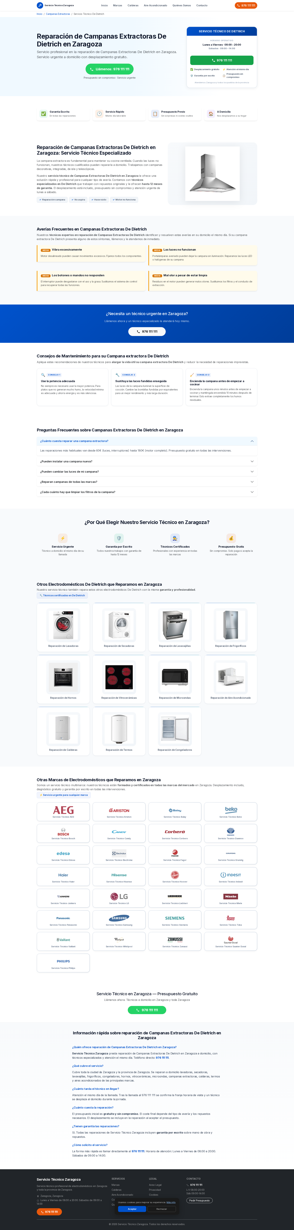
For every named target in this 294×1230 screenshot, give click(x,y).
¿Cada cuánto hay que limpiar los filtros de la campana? (77, 492)
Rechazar (162, 1209)
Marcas (117, 5)
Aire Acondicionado (155, 5)
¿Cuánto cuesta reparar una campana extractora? (74, 441)
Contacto (201, 5)
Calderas (133, 5)
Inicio (104, 5)
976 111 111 (248, 5)
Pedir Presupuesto (199, 1200)
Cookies (153, 1194)
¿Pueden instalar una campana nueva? (66, 461)
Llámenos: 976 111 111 (112, 69)
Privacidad (155, 1189)
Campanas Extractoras (58, 14)
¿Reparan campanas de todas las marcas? (68, 481)
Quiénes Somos (182, 5)
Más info (171, 1202)
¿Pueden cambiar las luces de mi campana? (69, 471)
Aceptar (132, 1209)
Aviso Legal (155, 1184)
